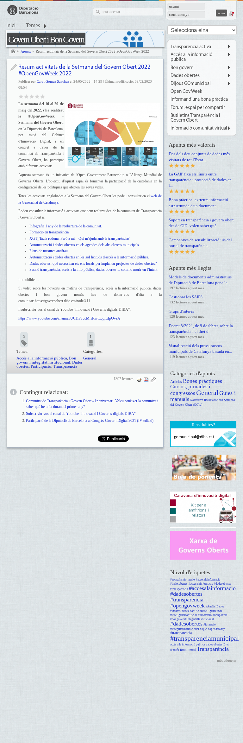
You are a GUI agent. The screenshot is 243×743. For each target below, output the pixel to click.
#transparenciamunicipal (204, 638)
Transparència (65, 366)
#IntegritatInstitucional (184, 629)
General (90, 358)
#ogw (203, 629)
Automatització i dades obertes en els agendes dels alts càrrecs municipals (84, 245)
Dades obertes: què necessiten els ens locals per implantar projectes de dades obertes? (93, 263)
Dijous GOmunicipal (191, 83)
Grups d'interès (181, 311)
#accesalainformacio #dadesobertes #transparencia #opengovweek (203, 597)
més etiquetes (226, 660)
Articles (176, 382)
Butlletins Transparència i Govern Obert (195, 118)
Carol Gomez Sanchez (53, 81)
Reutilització (188, 649)
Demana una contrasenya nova (231, 13)
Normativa (196, 400)
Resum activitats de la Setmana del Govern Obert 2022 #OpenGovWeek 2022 (92, 51)
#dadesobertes (186, 623)
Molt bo (37, 96)
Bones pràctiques (202, 381)
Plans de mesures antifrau (49, 251)
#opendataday (216, 629)
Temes (33, 26)
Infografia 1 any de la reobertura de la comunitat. (65, 226)
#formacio (209, 624)
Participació (41, 366)
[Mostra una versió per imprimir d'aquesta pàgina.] (139, 379)
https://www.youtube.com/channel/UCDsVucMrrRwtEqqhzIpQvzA (69, 318)
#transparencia (181, 633)
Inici (11, 26)
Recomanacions (213, 400)
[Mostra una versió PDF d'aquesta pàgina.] (146, 379)
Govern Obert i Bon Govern (46, 39)
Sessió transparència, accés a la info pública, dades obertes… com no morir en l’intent (93, 269)
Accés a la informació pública (41, 358)
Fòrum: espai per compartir (198, 107)
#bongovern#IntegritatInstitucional (192, 619)
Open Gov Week (186, 91)
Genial (42, 96)
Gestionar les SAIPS (185, 297)
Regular (26, 96)
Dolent (21, 96)
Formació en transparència (49, 232)
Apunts (26, 51)
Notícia (13, 67)
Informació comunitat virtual (199, 128)
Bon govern (182, 68)
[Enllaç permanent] (153, 379)
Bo (31, 96)
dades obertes (214, 644)
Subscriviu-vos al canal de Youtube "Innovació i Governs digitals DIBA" (81, 414)
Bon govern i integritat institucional (46, 360)
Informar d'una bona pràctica (199, 99)
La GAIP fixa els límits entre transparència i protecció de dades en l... (200, 180)
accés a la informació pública (187, 644)
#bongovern (220, 615)
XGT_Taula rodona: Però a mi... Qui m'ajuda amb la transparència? (79, 238)
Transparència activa (191, 47)
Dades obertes (185, 75)
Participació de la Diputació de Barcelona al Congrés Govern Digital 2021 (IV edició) (89, 421)
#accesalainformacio (182, 579)
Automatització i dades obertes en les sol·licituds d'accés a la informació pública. (89, 257)
